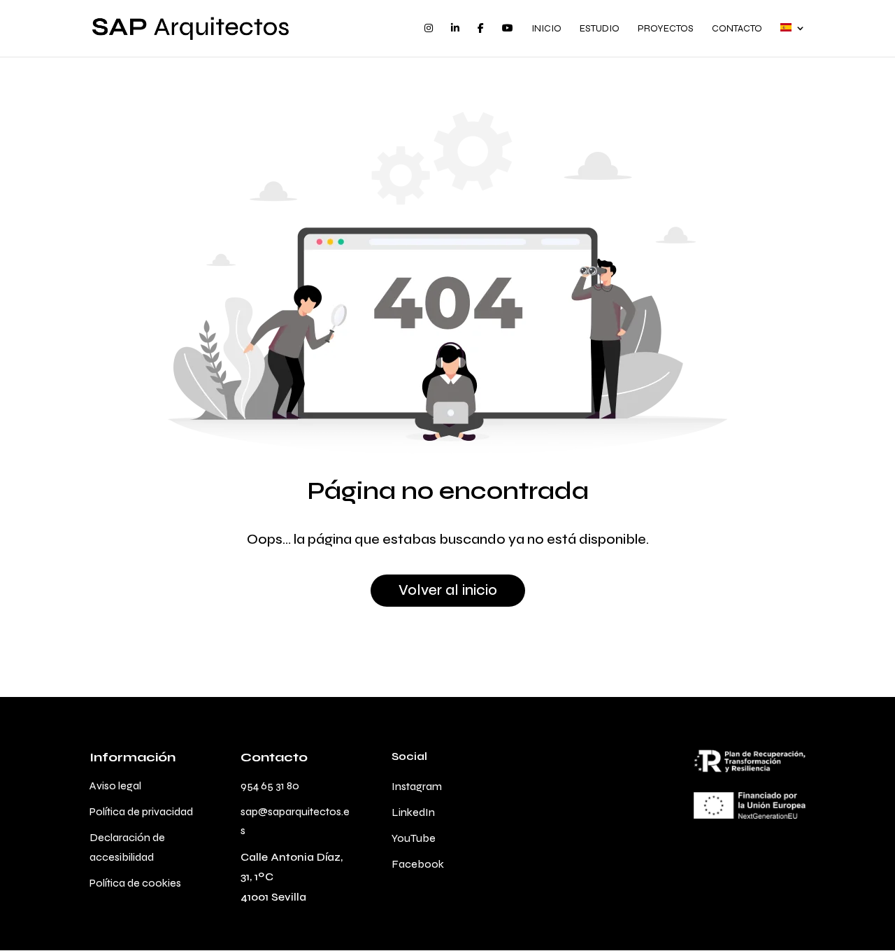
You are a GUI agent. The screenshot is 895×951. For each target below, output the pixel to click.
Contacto (737, 29)
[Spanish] (793, 40)
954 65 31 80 (270, 785)
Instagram (417, 786)
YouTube (414, 838)
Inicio (546, 29)
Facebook (418, 864)
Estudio (600, 29)
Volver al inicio (448, 590)
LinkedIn (413, 812)
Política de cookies (135, 882)
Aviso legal (115, 785)
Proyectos (666, 29)
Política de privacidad (141, 811)
